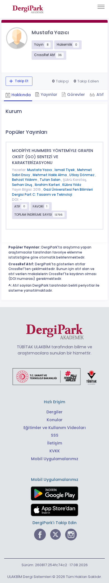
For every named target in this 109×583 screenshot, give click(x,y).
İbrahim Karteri (48, 185)
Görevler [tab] (75, 94)
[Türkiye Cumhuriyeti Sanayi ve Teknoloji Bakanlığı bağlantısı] (54, 376)
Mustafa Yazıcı (40, 170)
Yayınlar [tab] (48, 94)
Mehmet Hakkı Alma (50, 175)
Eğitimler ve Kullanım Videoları (54, 427)
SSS (54, 435)
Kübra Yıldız (71, 185)
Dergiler (54, 412)
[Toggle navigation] (101, 6)
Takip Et (21, 81)
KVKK (54, 451)
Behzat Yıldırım (25, 180)
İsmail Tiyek (64, 170)
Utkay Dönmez (82, 175)
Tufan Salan (50, 180)
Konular (55, 420)
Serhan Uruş (22, 185)
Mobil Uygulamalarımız (54, 459)
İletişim (54, 443)
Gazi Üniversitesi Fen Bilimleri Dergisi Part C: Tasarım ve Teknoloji (52, 192)
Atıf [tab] (99, 94)
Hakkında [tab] (20, 95)
